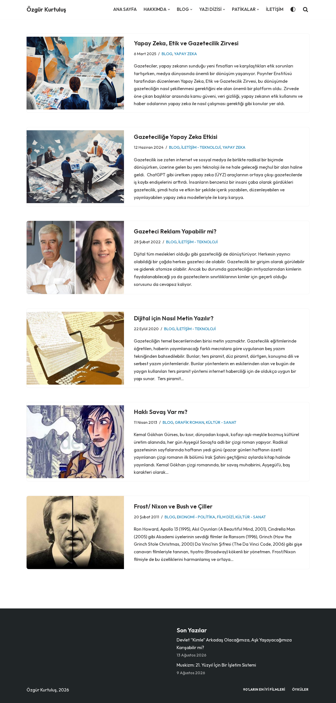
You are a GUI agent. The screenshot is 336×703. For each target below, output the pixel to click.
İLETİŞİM (274, 9)
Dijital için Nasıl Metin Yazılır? (174, 318)
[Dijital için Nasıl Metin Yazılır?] (75, 348)
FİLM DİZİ (225, 516)
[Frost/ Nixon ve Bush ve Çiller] (75, 532)
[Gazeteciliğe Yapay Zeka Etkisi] (75, 166)
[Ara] (305, 9)
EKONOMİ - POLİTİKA (196, 516)
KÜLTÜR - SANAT (221, 422)
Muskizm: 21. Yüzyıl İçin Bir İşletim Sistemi (216, 665)
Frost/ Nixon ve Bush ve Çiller (173, 506)
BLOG (167, 53)
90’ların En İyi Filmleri (264, 689)
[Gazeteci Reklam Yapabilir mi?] (75, 257)
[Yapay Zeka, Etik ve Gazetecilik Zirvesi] (75, 73)
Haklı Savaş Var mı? (160, 411)
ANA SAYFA (125, 9)
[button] (169, 9)
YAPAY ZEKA (185, 53)
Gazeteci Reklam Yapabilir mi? (175, 231)
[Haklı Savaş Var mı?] (75, 441)
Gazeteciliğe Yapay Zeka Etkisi (175, 136)
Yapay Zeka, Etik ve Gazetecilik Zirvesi (186, 43)
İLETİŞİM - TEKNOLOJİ (201, 147)
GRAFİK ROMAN (189, 422)
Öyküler (300, 689)
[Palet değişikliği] (292, 9)
